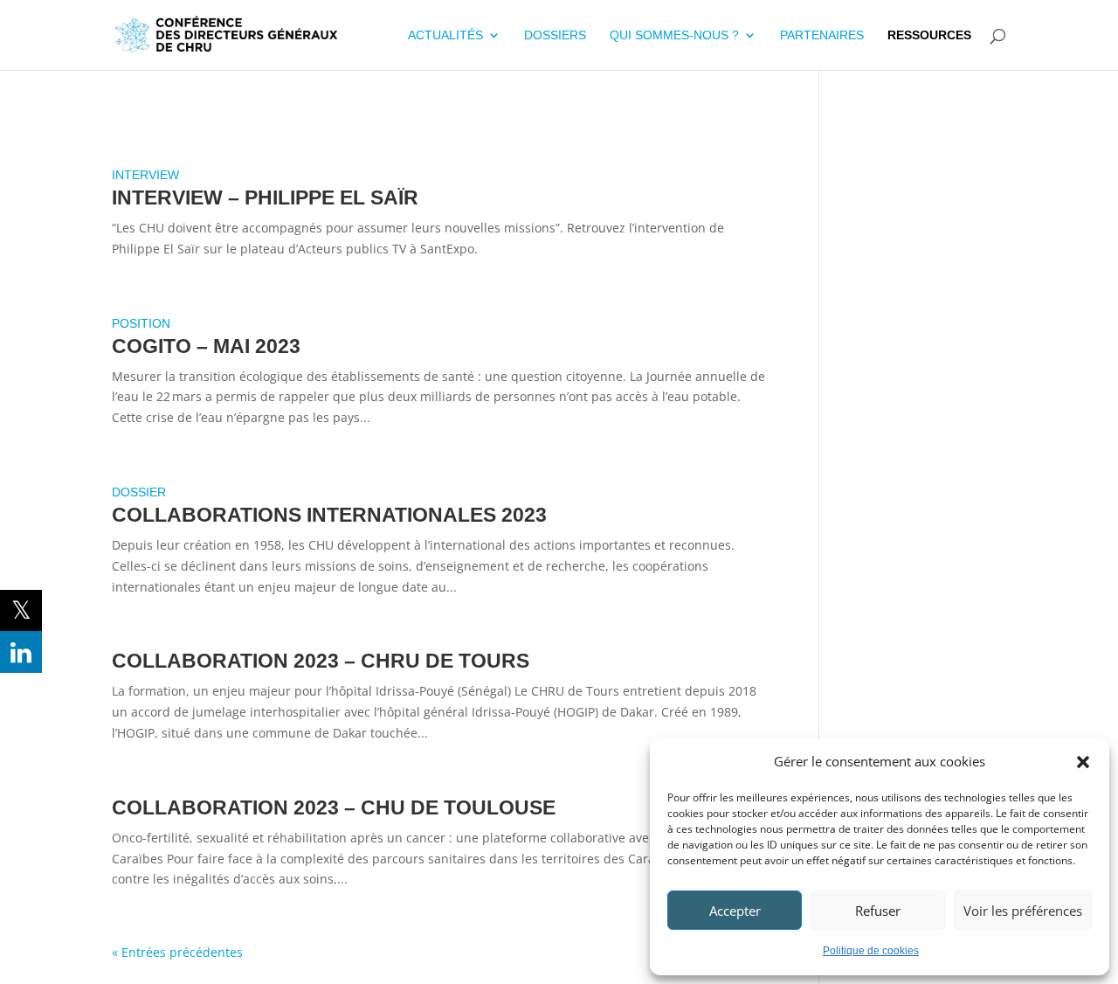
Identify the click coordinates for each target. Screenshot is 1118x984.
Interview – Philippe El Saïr (265, 197)
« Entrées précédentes (177, 952)
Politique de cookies (871, 951)
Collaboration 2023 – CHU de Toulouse (334, 807)
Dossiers (555, 35)
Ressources (929, 35)
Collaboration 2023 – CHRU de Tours (320, 660)
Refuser (878, 910)
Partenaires (822, 35)
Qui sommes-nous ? (674, 35)
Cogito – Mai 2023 (206, 346)
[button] (1083, 762)
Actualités (445, 35)
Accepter (735, 910)
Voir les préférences (1022, 910)
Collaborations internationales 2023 (329, 514)
